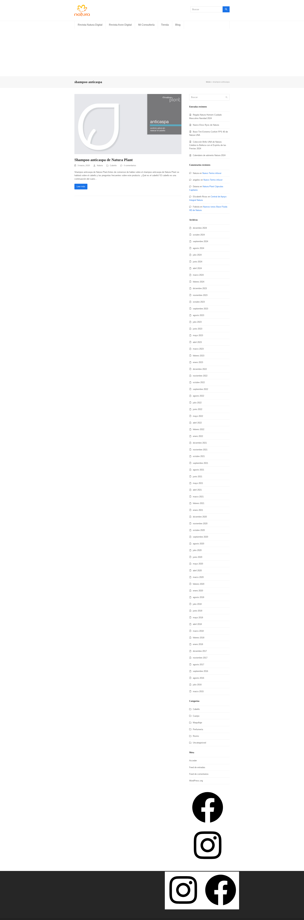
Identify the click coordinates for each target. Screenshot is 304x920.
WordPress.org (196, 780)
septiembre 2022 (200, 389)
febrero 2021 (198, 503)
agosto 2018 (198, 597)
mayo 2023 (198, 335)
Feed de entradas (197, 767)
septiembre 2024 (200, 241)
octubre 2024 (199, 235)
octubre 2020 (199, 530)
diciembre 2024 (200, 228)
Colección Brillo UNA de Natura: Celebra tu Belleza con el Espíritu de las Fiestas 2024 (207, 145)
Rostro (196, 736)
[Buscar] (226, 9)
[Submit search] (226, 97)
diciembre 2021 (200, 443)
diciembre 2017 (200, 651)
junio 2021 (197, 476)
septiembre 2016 (200, 671)
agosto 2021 (198, 470)
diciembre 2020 (200, 517)
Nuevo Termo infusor (211, 173)
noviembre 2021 (200, 449)
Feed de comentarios (199, 774)
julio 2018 (197, 604)
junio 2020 (197, 557)
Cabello (113, 165)
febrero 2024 (198, 282)
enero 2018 (198, 644)
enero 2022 (198, 436)
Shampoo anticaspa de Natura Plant (103, 160)
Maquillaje (197, 722)
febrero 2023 (198, 355)
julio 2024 (197, 255)
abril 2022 (197, 423)
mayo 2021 (198, 483)
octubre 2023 (199, 302)
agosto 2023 (198, 315)
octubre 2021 (199, 456)
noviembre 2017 (200, 658)
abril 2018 (197, 624)
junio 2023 (197, 329)
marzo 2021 (198, 496)
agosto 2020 (198, 543)
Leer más (81, 186)
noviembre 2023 (200, 295)
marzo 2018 (198, 631)
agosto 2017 (198, 664)
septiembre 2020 (200, 537)
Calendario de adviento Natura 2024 (209, 155)
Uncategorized (199, 743)
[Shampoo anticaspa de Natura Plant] (127, 124)
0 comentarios (130, 165)
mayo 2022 (198, 416)
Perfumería (198, 729)
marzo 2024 (198, 275)
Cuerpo (196, 716)
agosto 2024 (198, 248)
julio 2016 (197, 684)
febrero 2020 (198, 584)
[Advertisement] (152, 53)
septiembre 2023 (200, 308)
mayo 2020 (198, 564)
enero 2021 (198, 510)
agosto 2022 (198, 396)
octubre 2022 (199, 382)
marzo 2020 (198, 577)
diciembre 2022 (200, 369)
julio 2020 (197, 550)
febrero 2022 (198, 429)
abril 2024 (197, 268)
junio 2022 (197, 409)
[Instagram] (207, 863)
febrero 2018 (198, 637)
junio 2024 (197, 261)
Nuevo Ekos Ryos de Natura (206, 125)
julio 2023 (197, 322)
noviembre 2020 (200, 523)
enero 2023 (198, 362)
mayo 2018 (198, 617)
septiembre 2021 (200, 463)
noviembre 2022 (200, 376)
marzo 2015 (198, 691)
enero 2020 (198, 590)
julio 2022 (197, 402)
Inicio (208, 82)
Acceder (193, 760)
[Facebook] (207, 825)
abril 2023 (197, 342)
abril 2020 (197, 570)
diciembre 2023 (200, 288)
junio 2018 (197, 611)
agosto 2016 (198, 678)
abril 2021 (197, 490)
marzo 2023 (198, 349)
